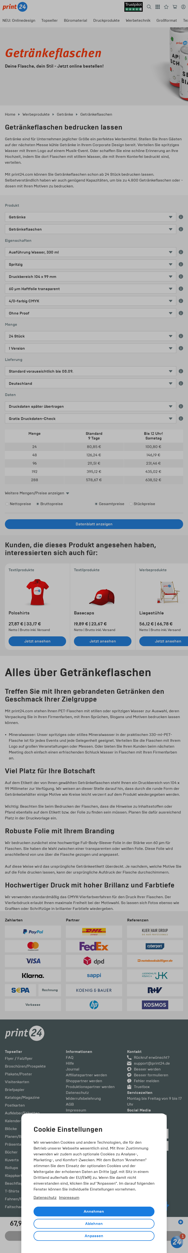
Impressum (69, 1197)
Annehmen (94, 1211)
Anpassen (94, 1235)
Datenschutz (45, 1197)
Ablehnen (94, 1223)
